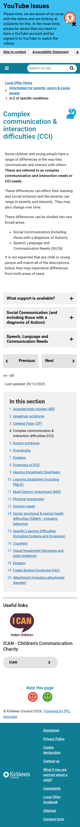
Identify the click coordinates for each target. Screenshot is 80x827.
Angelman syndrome (28, 416)
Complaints (52, 788)
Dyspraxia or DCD (26, 465)
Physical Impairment (28, 499)
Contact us (51, 761)
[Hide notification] (74, 23)
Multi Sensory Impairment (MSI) (37, 492)
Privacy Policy (54, 739)
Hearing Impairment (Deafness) (36, 472)
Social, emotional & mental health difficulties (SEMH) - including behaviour (38, 519)
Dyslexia (19, 458)
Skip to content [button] (14, 52)
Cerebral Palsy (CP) (27, 424)
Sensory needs (24, 506)
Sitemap (49, 811)
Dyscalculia (22, 450)
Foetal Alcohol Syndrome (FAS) (36, 570)
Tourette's (20, 543)
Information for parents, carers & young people (39, 90)
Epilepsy (19, 563)
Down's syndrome (26, 443)
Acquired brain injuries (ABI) (34, 409)
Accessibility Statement (50, 52)
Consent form (53, 819)
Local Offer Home (18, 83)
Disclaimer (51, 730)
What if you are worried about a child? (55, 775)
